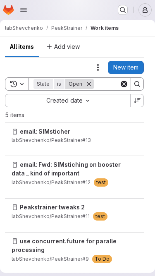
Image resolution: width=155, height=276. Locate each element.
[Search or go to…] (123, 10)
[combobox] (67, 100)
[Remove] (89, 84)
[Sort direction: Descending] (137, 100)
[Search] (137, 84)
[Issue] (15, 131)
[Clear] (124, 84)
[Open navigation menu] (23, 10)
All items (22, 46)
